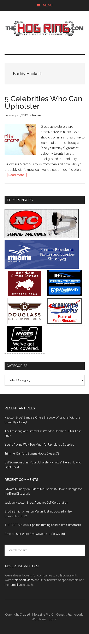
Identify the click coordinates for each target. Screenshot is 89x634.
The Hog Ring (45, 28)
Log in (53, 619)
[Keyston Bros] (24, 295)
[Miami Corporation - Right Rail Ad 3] (42, 267)
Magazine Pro (41, 614)
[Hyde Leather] (24, 350)
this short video (24, 580)
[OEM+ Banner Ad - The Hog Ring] (64, 295)
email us (16, 584)
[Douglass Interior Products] (24, 323)
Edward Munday (15, 489)
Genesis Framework (69, 614)
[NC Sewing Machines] (42, 237)
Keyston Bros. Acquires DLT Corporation (42, 502)
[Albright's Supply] (64, 323)
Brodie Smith (13, 511)
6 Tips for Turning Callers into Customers (54, 525)
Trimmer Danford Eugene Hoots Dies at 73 (32, 453)
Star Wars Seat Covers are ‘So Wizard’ (40, 533)
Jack (8, 502)
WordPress (39, 619)
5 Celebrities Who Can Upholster (43, 102)
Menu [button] (48, 5)
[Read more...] (17, 175)
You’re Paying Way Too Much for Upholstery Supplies (39, 444)
